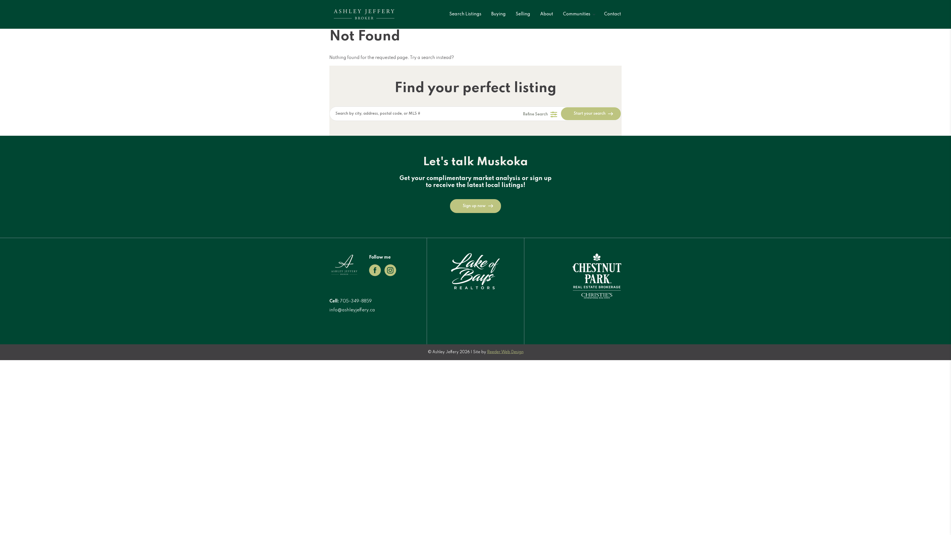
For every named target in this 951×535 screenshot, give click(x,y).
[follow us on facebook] (375, 275)
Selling (523, 14)
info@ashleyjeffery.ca (352, 310)
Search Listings (465, 14)
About (546, 14)
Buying (498, 14)
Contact (612, 14)
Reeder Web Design (505, 352)
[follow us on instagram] (390, 275)
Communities (576, 14)
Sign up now (474, 206)
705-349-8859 (356, 301)
